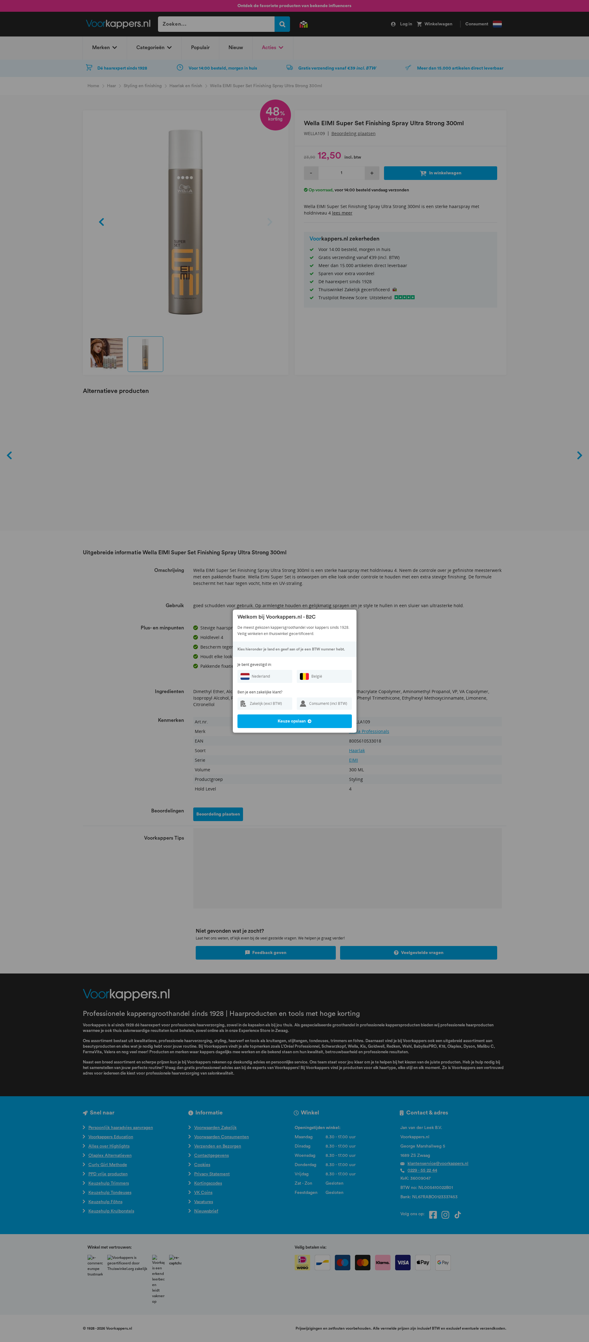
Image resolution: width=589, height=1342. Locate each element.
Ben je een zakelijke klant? (259, 692)
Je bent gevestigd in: (254, 664)
